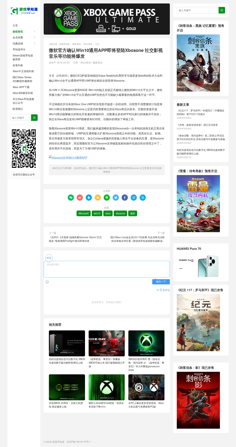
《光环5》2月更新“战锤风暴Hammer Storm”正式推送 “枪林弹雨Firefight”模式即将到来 (75, 239)
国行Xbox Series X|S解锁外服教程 (22, 79)
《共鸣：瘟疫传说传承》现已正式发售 (197, 124)
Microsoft (84, 213)
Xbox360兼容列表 (23, 93)
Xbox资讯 (87, 43)
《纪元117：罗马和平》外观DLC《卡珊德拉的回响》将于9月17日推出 (200, 112)
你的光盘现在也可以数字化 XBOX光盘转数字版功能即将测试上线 (67, 360)
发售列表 (18, 65)
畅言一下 (161, 281)
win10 (97, 213)
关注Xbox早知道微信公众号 (23, 101)
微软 (132, 213)
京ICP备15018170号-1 (79, 441)
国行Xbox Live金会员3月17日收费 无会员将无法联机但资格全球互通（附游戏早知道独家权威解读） (137, 239)
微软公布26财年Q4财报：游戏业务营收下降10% (106, 404)
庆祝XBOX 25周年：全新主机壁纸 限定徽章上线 (66, 404)
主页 (15, 25)
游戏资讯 (18, 31)
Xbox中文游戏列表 (23, 71)
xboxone (120, 213)
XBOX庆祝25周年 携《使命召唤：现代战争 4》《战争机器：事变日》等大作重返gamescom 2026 (146, 364)
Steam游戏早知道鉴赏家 (23, 57)
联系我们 (18, 109)
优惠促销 (18, 43)
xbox (108, 213)
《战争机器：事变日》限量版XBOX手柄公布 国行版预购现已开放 (107, 362)
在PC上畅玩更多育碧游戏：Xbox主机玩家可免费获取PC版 (146, 404)
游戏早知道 (23, 10)
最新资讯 (76, 43)
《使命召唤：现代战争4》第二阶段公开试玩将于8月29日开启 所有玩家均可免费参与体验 (201, 137)
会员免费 (18, 37)
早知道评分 (19, 49)
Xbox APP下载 (21, 87)
